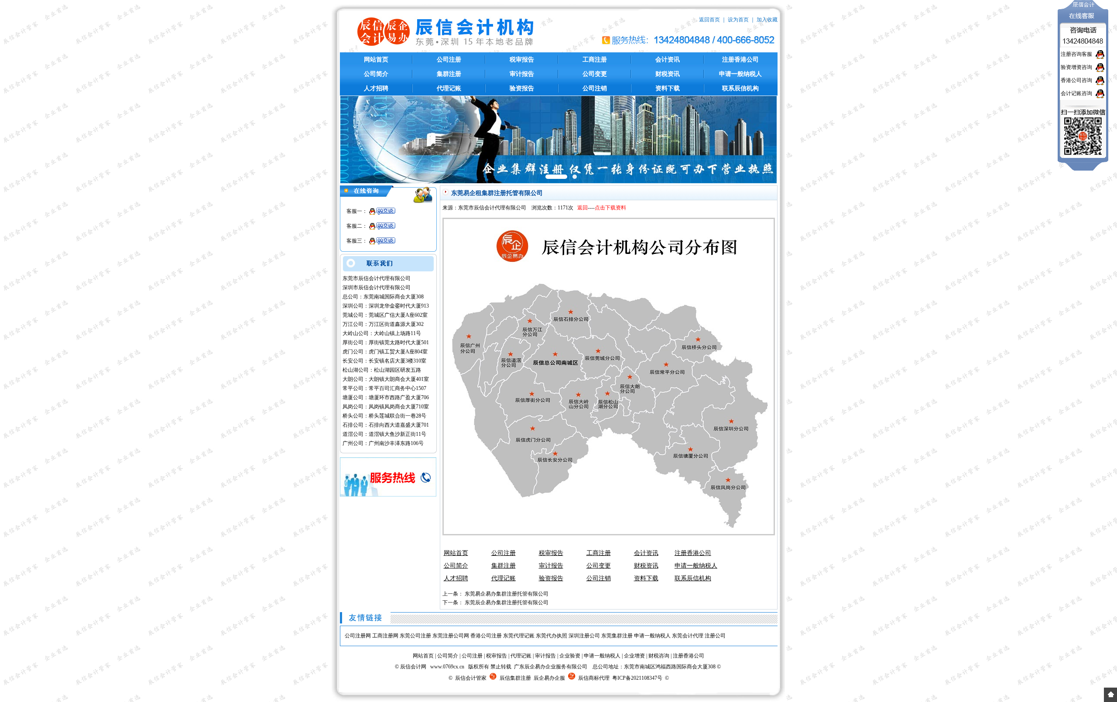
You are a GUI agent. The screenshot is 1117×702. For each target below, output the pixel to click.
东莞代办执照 (551, 636)
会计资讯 (667, 59)
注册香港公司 (740, 59)
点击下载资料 (610, 208)
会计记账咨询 (1076, 93)
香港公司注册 (486, 636)
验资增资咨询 (1076, 67)
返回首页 (709, 20)
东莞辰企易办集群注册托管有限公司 (506, 602)
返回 (582, 208)
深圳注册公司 (584, 636)
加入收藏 (767, 20)
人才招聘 (376, 88)
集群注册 (449, 74)
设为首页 (738, 20)
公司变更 (594, 74)
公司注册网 (358, 636)
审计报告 (522, 74)
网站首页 (376, 59)
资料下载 (667, 88)
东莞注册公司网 (450, 636)
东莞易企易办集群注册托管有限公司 (506, 594)
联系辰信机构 (740, 88)
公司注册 (449, 59)
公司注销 (594, 88)
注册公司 (715, 636)
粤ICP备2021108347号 (637, 678)
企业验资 (569, 656)
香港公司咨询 (1076, 80)
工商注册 (594, 59)
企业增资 (634, 656)
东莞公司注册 (415, 636)
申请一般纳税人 (740, 74)
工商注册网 (385, 636)
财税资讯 (667, 74)
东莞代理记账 (519, 636)
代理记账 (449, 88)
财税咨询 (658, 656)
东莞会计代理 (687, 636)
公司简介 (376, 74)
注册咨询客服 (1076, 54)
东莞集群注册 (617, 636)
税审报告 (522, 59)
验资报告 (522, 88)
